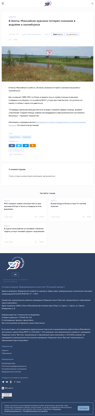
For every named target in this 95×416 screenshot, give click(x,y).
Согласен (83, 408)
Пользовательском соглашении (35, 411)
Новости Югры (15, 137)
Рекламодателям (8, 363)
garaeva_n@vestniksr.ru (25, 320)
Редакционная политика (11, 372)
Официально (7, 353)
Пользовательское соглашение (14, 369)
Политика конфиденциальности (14, 366)
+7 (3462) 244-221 (25, 317)
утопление (26, 137)
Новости (5, 350)
